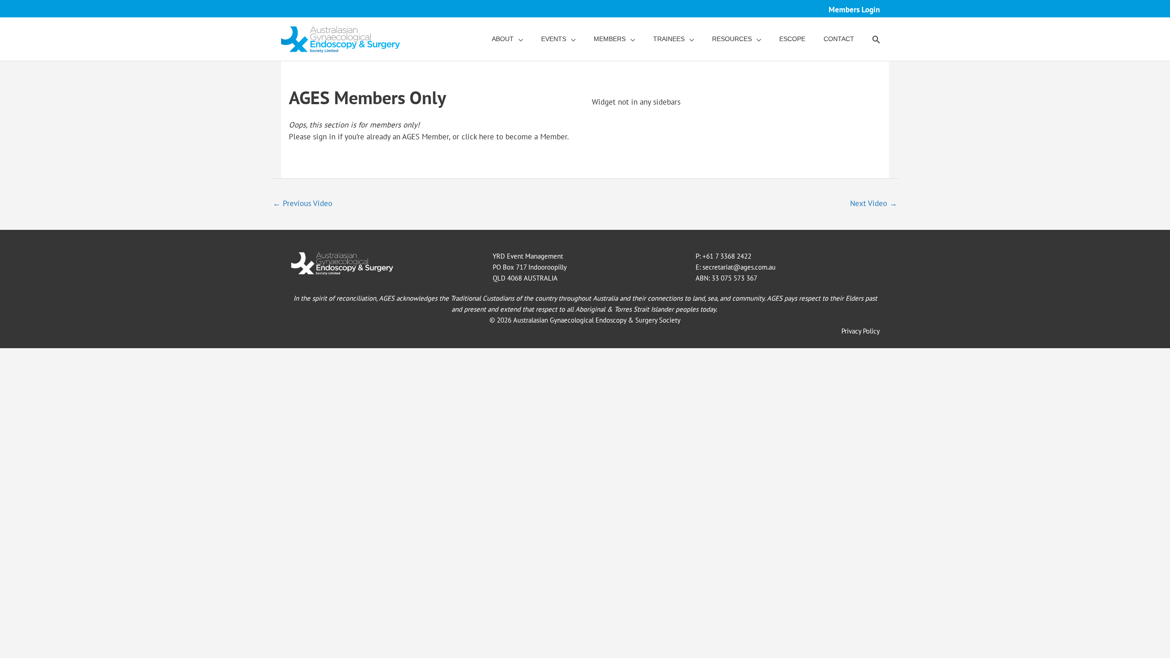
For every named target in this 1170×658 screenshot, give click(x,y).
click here (478, 137)
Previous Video (302, 203)
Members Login (854, 10)
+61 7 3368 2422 (726, 256)
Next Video (873, 203)
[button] (876, 39)
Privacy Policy (860, 331)
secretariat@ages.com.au (739, 267)
